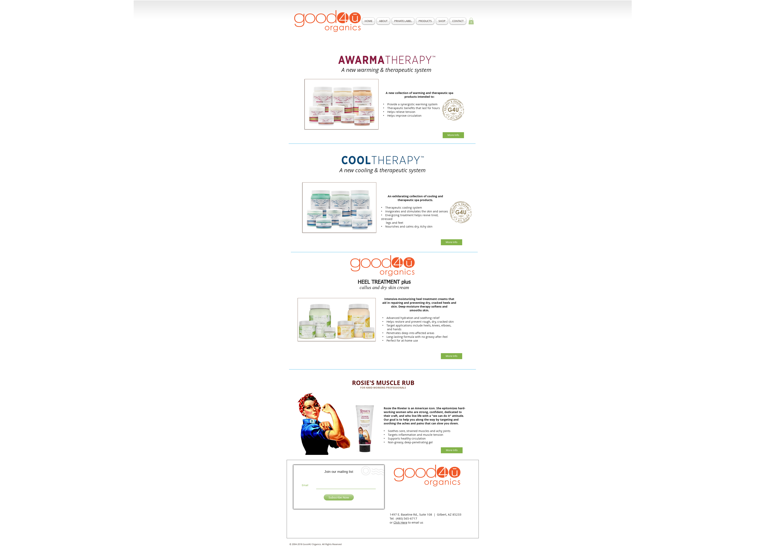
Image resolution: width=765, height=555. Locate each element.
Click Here (400, 522)
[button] (425, 21)
